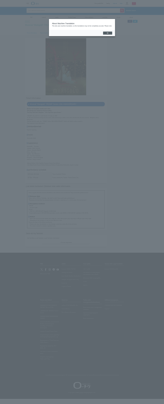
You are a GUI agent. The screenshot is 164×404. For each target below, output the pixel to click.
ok (107, 33)
